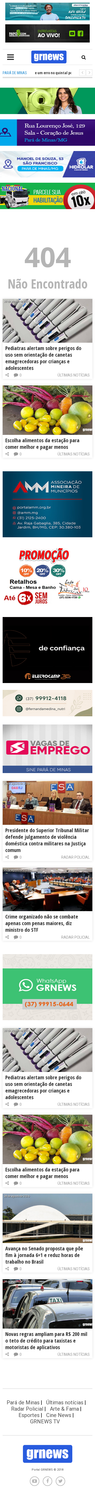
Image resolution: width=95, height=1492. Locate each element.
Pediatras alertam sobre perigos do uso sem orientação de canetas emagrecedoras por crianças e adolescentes (43, 358)
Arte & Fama (64, 1409)
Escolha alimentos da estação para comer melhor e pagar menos (42, 443)
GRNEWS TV (45, 1421)
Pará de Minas (23, 1402)
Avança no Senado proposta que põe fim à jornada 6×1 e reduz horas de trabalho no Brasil (44, 1255)
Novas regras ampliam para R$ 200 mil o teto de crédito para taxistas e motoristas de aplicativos (46, 1340)
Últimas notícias (74, 375)
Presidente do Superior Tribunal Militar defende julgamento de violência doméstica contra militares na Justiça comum (47, 840)
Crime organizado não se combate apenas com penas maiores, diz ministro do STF (41, 923)
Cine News (58, 1415)
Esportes (29, 1415)
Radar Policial (75, 857)
